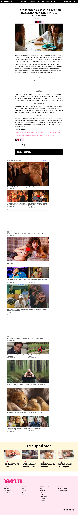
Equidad (53, 1)
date (27, 145)
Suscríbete (67, 1)
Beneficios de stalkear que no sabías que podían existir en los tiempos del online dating (39, 132)
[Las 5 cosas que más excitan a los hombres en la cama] (48, 454)
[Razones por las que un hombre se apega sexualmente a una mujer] (30, 454)
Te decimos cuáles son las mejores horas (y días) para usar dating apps (35, 135)
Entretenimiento (32, 1)
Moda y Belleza (41, 1)
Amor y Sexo (39, 7)
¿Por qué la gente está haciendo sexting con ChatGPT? (12, 464)
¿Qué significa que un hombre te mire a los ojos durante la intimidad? (65, 465)
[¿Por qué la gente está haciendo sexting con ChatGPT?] (12, 454)
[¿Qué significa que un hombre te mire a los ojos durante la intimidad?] (66, 454)
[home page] (7, 1)
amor (17, 145)
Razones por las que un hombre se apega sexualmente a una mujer (29, 465)
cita (22, 145)
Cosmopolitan (42, 18)
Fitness (47, 1)
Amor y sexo (23, 1)
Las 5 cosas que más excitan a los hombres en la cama (47, 464)
